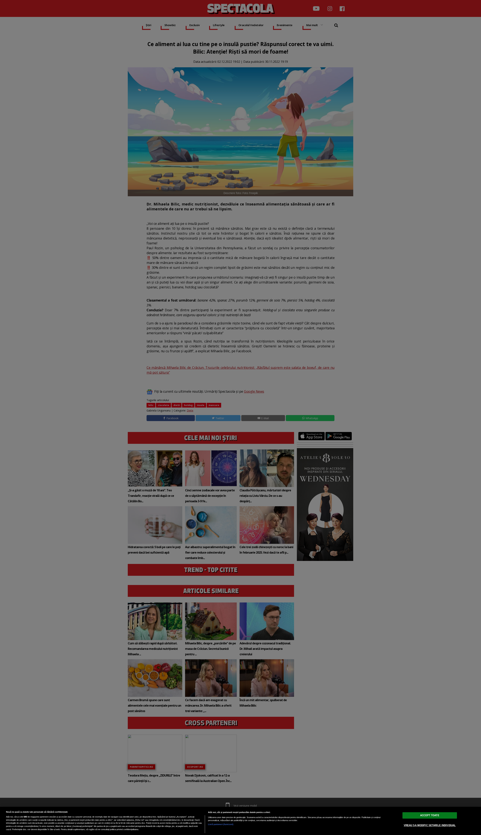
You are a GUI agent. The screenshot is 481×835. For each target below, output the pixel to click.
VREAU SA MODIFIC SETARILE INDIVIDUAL (430, 825)
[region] (240, 821)
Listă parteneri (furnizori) (220, 824)
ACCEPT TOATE (429, 815)
